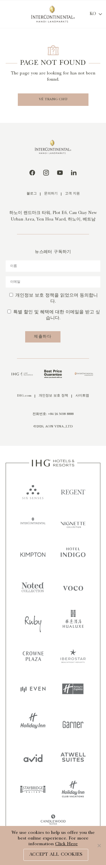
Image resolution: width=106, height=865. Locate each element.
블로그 (32, 193)
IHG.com (24, 395)
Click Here (66, 844)
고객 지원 (72, 193)
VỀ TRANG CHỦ (53, 99)
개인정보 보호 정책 (53, 395)
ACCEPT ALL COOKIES (56, 855)
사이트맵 (82, 395)
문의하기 (51, 193)
